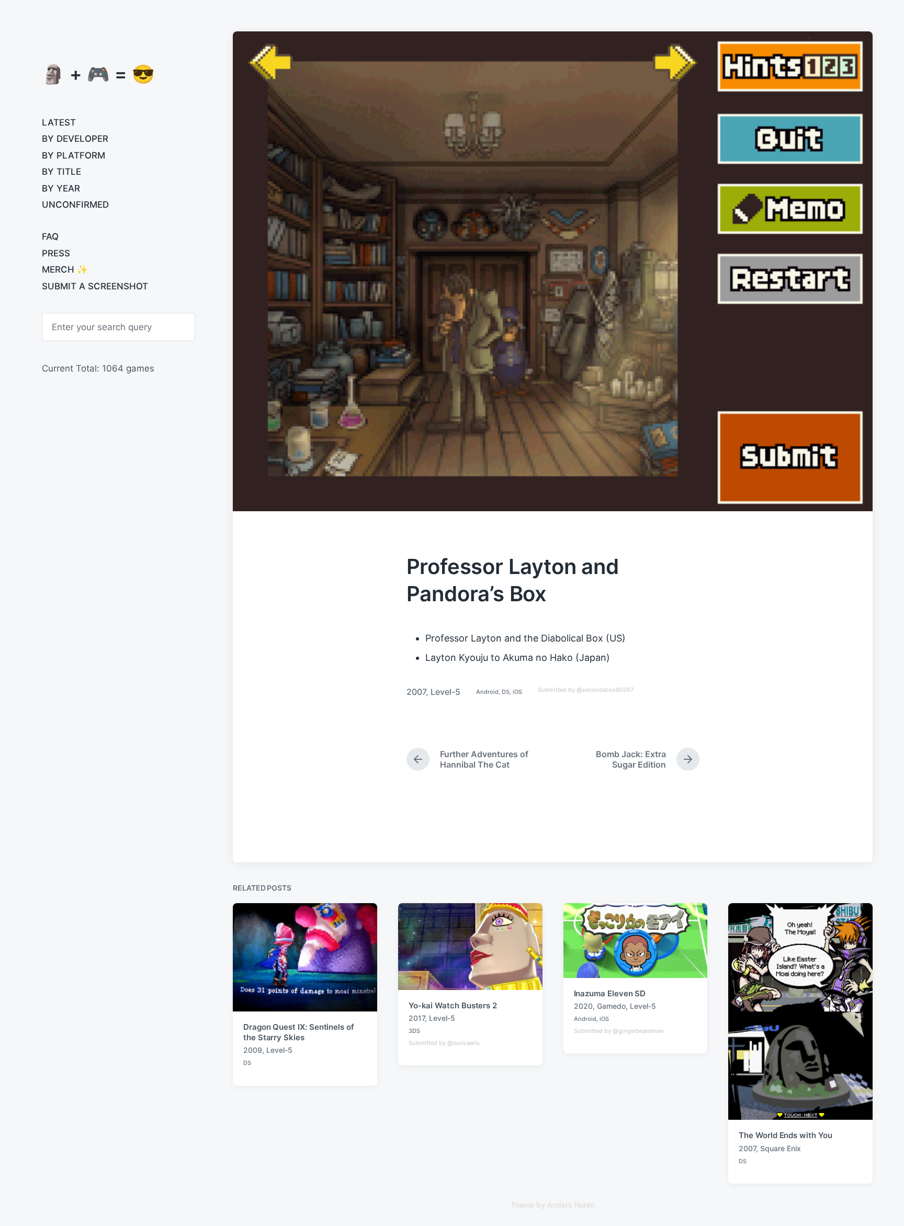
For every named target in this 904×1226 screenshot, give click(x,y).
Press (56, 253)
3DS (414, 1030)
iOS (517, 691)
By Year (61, 188)
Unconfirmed (75, 204)
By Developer (75, 138)
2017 (417, 1018)
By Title (61, 171)
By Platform (73, 155)
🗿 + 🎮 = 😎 (98, 74)
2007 (416, 692)
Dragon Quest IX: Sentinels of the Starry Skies (298, 1032)
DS (506, 691)
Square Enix (780, 1148)
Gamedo (611, 1006)
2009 (252, 1049)
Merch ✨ (65, 269)
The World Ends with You (785, 1135)
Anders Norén (571, 1204)
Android (487, 691)
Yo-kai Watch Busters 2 (453, 1005)
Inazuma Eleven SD (610, 993)
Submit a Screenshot (95, 286)
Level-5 (445, 692)
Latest (59, 122)
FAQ (50, 236)
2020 (583, 1006)
